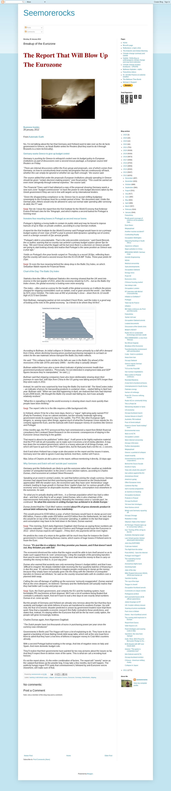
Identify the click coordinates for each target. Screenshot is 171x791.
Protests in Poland (131, 498)
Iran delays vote (130, 285)
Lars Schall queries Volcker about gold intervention (135, 539)
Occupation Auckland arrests (135, 588)
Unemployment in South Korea (136, 386)
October (128, 184)
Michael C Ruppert (130, 82)
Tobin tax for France (132, 303)
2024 (125, 138)
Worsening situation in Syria (135, 407)
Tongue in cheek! (131, 584)
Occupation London (132, 288)
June (127, 197)
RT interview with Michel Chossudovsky (134, 292)
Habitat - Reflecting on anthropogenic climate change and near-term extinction (134, 60)
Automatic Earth (36, 137)
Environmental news (132, 430)
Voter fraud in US (131, 626)
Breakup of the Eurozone (134, 346)
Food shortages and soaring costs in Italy (135, 630)
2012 (125, 175)
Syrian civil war (130, 317)
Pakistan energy (131, 389)
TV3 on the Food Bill (132, 369)
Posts (28, 28)
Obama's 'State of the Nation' (135, 522)
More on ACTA (130, 434)
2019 (125, 154)
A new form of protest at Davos (136, 383)
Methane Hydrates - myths (132, 69)
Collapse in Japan (131, 665)
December (129, 178)
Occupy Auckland (131, 501)
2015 (125, 166)
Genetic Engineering (132, 257)
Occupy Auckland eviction (134, 657)
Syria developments (132, 267)
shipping (93, 677)
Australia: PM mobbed (133, 419)
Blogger (90, 774)
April (127, 203)
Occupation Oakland (132, 270)
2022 (125, 144)
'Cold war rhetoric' (131, 546)
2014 (125, 169)
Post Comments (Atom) (41, 759)
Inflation (128, 306)
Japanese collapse (132, 246)
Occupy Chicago (131, 515)
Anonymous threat (131, 476)
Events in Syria (130, 467)
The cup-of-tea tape (132, 581)
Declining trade (130, 567)
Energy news (129, 273)
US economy (129, 410)
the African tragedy (131, 343)
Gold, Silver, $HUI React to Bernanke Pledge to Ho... (135, 640)
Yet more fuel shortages (133, 504)
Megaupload (129, 228)
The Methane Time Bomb (132, 79)
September (129, 187)
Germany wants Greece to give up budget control (46, 154)
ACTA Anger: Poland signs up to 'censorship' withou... (135, 526)
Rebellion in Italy (131, 519)
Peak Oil (128, 276)
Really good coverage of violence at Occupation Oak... (134, 220)
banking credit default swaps (39, 677)
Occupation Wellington (133, 238)
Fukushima (129, 215)
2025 (125, 135)
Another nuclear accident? (134, 231)
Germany (78, 677)
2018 (125, 157)
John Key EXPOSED (132, 543)
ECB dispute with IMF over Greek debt (134, 645)
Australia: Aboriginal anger (134, 535)
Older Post (108, 756)
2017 (125, 160)
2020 (125, 150)
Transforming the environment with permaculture (136, 350)
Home (68, 756)
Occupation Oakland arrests (135, 320)
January (128, 212)
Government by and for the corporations (134, 459)
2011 (125, 670)
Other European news (133, 482)
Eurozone (71, 677)
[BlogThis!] (58, 674)
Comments (30, 32)
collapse (51, 677)
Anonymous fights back (133, 564)
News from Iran (130, 357)
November (129, 181)
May (127, 200)
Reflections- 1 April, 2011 (132, 48)
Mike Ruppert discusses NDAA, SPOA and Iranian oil (136, 574)
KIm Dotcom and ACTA (133, 654)
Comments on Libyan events (135, 591)
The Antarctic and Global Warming (135, 51)
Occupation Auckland (132, 495)
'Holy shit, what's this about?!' (135, 470)
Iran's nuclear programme (134, 489)
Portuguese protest (132, 594)
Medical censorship (132, 263)
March (127, 206)
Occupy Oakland (131, 360)
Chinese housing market (134, 282)
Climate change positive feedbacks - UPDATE (131, 66)
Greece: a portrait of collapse (135, 452)
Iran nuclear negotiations (134, 372)
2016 (125, 163)
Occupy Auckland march (133, 413)
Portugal (128, 300)
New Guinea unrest (132, 507)
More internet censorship (134, 440)
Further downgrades (132, 446)
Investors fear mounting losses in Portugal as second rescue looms (54, 218)
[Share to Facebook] (63, 674)
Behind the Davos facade (134, 464)
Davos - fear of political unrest (135, 615)
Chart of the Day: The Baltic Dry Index (41, 271)
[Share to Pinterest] (66, 674)
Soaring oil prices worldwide (135, 608)
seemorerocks (141, 680)
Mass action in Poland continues (133, 376)
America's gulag (131, 479)
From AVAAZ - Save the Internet (136, 553)
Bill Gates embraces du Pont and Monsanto (135, 310)
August (128, 191)
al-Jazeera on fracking (133, 492)
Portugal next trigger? (133, 556)
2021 (125, 147)
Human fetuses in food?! (134, 416)
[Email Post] (51, 674)
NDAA (127, 260)
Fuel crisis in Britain (132, 611)
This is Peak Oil (130, 404)
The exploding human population (133, 560)
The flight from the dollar (133, 549)
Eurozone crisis (130, 279)
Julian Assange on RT (133, 602)
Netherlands (86, 677)
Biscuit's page (128, 45)
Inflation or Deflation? (132, 297)
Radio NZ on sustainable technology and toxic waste (136, 334)
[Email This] (56, 674)
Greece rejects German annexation (133, 364)
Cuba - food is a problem (134, 354)
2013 (125, 172)
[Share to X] (61, 674)
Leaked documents (132, 323)
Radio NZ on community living (136, 401)
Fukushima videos (129, 72)
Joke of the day (130, 570)
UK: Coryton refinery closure (135, 605)
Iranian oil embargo (132, 392)
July (127, 194)
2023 (125, 141)
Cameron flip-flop (131, 486)
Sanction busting (131, 578)
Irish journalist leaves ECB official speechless (134, 598)
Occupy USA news (131, 443)
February (128, 209)
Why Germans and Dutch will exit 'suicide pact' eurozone (50, 463)
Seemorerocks (49, 12)
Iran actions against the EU (134, 473)
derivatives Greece (61, 677)
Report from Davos (132, 623)
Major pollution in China (133, 249)
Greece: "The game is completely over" (133, 650)
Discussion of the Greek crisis (135, 327)
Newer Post (28, 756)
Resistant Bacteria (131, 380)
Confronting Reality (132, 235)
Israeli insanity (130, 456)
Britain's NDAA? (131, 330)
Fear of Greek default (132, 422)
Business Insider (31, 127)
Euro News (129, 225)
